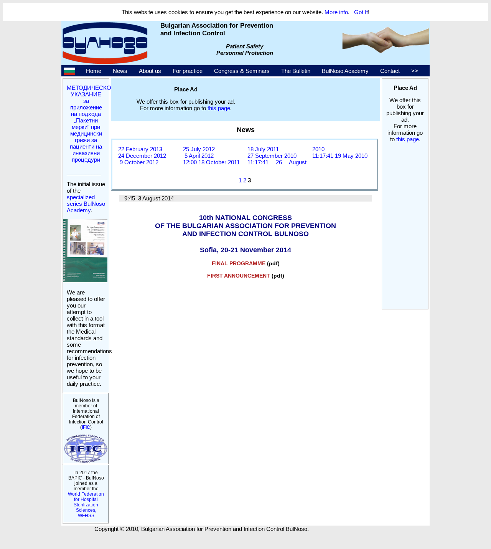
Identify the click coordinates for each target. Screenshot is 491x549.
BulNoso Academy (345, 71)
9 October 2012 (138, 162)
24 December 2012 (142, 155)
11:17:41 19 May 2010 (339, 155)
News (120, 71)
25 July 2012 (199, 149)
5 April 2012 (198, 155)
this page (407, 139)
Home (93, 71)
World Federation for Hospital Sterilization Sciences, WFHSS (86, 504)
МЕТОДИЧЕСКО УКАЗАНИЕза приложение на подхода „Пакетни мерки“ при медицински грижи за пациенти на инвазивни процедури (89, 123)
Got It (361, 12)
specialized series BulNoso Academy (86, 203)
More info (336, 12)
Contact (390, 71)
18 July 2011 (263, 149)
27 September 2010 (272, 155)
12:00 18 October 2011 (211, 162)
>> (414, 71)
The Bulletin (295, 71)
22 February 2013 (140, 149)
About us (150, 71)
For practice (188, 71)
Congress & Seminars (242, 71)
